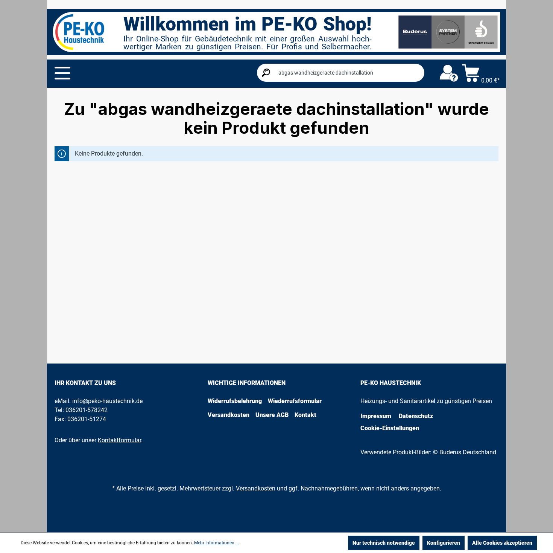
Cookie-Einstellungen (389, 428)
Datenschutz (416, 416)
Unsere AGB (272, 415)
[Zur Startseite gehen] (79, 32)
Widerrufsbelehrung (235, 401)
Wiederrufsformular (295, 401)
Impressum (375, 416)
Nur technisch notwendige (383, 543)
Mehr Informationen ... (216, 542)
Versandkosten (228, 415)
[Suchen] (266, 73)
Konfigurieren (443, 543)
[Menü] (62, 73)
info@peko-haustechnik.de (107, 401)
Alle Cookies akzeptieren (502, 543)
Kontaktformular (119, 440)
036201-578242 (86, 410)
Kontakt (305, 415)
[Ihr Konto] (449, 73)
